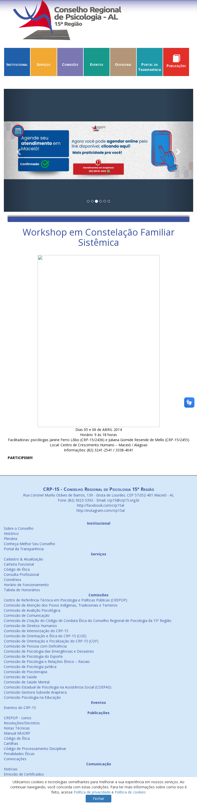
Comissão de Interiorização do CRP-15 (36, 630)
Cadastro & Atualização (23, 559)
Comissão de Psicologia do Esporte (33, 656)
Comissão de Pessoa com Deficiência (35, 646)
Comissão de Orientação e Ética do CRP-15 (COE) (45, 635)
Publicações (176, 65)
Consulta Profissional (21, 574)
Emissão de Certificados (24, 774)
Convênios (12, 579)
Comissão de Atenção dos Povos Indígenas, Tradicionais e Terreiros (60, 605)
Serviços (43, 64)
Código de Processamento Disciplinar (35, 748)
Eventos (96, 64)
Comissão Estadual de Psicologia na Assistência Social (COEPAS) (57, 687)
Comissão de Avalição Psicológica (32, 610)
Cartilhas (11, 743)
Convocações (15, 758)
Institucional (17, 64)
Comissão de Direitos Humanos (30, 625)
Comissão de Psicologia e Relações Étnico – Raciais (47, 661)
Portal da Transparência (149, 67)
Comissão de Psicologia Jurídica (30, 666)
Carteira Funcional (19, 564)
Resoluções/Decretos (22, 723)
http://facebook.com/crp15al (100, 505)
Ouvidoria (123, 64)
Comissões (70, 64)
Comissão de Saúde (20, 676)
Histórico (11, 533)
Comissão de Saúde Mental (27, 682)
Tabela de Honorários (22, 589)
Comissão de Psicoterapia (25, 671)
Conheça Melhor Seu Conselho (29, 543)
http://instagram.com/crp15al (100, 510)
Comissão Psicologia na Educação (32, 697)
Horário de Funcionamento (26, 584)
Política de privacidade (92, 792)
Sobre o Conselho (19, 528)
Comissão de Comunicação (27, 615)
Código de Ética (17, 569)
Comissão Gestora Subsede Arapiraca (35, 692)
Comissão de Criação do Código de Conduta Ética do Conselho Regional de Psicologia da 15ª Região (87, 620)
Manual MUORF (17, 733)
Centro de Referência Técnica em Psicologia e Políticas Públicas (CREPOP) (65, 600)
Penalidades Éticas (19, 753)
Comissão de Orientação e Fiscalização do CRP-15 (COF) (51, 641)
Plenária (10, 538)
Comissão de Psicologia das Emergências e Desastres (49, 651)
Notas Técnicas (17, 728)
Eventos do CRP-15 (20, 707)
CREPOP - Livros (17, 717)
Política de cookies (130, 792)
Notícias (10, 769)
